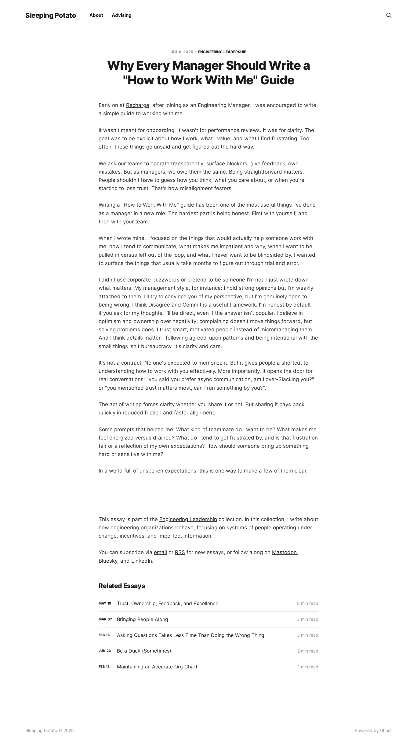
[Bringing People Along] (208, 619)
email (160, 552)
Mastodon (284, 552)
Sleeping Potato (50, 15)
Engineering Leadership (222, 52)
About (96, 15)
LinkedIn (141, 561)
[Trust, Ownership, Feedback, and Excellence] (208, 603)
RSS (180, 552)
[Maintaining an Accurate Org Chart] (208, 667)
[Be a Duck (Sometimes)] (208, 651)
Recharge (137, 105)
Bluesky (108, 561)
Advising (122, 15)
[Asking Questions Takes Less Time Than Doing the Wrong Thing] (208, 635)
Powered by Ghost (373, 730)
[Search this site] (388, 15)
